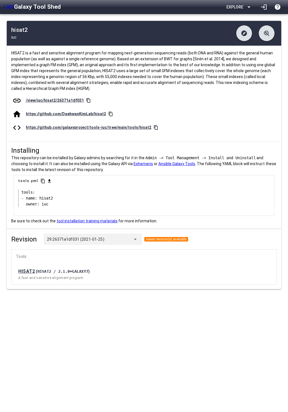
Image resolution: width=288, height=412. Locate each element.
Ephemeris (143, 163)
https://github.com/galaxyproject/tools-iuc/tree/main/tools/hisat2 (88, 127)
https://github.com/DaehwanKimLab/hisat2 (66, 114)
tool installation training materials (87, 221)
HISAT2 (26, 271)
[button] (244, 33)
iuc (14, 37)
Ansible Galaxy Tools (176, 163)
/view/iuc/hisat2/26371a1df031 (55, 100)
